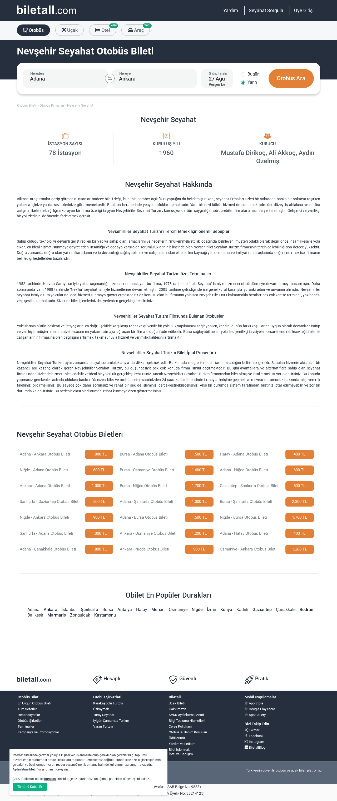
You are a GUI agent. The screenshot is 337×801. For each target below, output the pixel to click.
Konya (226, 609)
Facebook (256, 736)
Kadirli (242, 609)
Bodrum (307, 609)
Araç (141, 28)
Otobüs (36, 30)
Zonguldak (80, 615)
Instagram (256, 742)
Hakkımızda (177, 709)
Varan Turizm (103, 726)
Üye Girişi (304, 10)
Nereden (37, 73)
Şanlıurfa (89, 609)
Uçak (72, 30)
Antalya (124, 609)
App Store (255, 703)
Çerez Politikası (180, 726)
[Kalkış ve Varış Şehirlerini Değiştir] (110, 78)
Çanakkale (285, 609)
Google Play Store (261, 709)
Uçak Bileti (177, 703)
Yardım (230, 10)
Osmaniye (178, 609)
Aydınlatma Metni (25, 769)
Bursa (107, 609)
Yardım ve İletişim (182, 744)
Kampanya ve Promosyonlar (38, 732)
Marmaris (56, 615)
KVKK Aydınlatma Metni (186, 715)
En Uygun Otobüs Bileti (34, 703)
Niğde (197, 609)
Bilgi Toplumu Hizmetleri (187, 721)
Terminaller (26, 726)
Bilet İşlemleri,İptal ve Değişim (181, 752)
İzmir (211, 609)
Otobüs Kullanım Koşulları (188, 732)
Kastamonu (105, 615)
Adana (33, 609)
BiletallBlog (256, 747)
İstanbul (69, 609)
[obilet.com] (46, 14)
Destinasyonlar (29, 715)
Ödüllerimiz (177, 738)
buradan (50, 779)
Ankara (50, 609)
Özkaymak (101, 709)
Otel (108, 28)
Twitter (253, 730)
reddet (60, 765)
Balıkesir (35, 615)
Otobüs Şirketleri (30, 721)
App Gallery (257, 715)
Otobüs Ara (291, 78)
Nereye (125, 73)
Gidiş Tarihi (218, 73)
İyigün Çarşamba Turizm (111, 721)
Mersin (158, 609)
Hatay (141, 609)
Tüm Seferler (27, 709)
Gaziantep (262, 609)
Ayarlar (159, 786)
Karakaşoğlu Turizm (108, 703)
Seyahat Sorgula (266, 10)
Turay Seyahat (103, 715)
